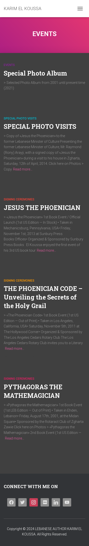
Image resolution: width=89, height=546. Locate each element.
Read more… (22, 169)
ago (39, 96)
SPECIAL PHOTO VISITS (40, 126)
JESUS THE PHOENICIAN (42, 208)
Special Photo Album (35, 73)
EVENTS (9, 65)
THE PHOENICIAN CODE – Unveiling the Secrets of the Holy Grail (43, 297)
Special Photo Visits (20, 118)
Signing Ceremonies (19, 199)
